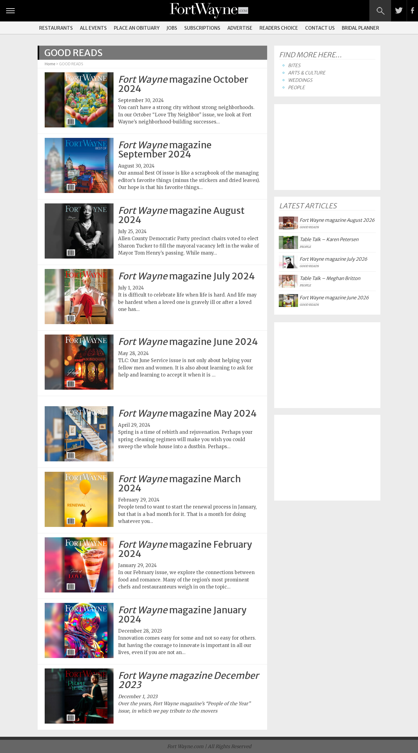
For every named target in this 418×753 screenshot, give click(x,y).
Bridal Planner (360, 28)
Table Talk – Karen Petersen (329, 239)
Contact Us (320, 28)
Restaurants (56, 28)
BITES (294, 65)
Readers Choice (278, 28)
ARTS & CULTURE (306, 73)
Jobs (171, 28)
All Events (93, 28)
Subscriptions (202, 28)
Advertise (239, 28)
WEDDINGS (300, 80)
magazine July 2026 (333, 259)
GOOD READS (309, 227)
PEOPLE (296, 87)
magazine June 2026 (334, 298)
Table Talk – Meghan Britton (330, 278)
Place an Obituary (136, 28)
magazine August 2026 (337, 220)
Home (50, 64)
